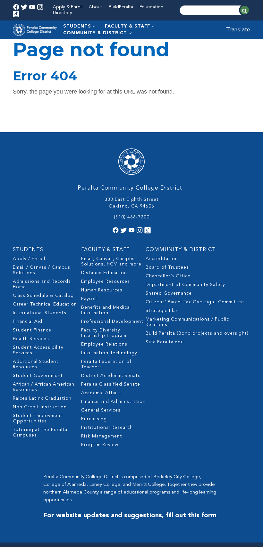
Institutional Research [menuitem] (107, 427)
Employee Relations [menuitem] (104, 344)
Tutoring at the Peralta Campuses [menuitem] (40, 432)
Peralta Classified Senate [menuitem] (110, 384)
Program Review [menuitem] (99, 445)
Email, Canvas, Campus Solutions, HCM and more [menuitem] (111, 261)
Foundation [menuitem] (151, 7)
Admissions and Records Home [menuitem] (42, 284)
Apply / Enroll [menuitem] (29, 259)
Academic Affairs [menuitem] (101, 393)
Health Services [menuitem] (31, 339)
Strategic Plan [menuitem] (162, 310)
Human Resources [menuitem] (102, 290)
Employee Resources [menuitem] (105, 281)
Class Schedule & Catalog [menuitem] (43, 295)
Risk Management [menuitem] (101, 436)
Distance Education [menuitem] (104, 273)
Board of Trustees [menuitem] (167, 267)
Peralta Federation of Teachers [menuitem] (106, 364)
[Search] (244, 10)
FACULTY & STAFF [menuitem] (127, 26)
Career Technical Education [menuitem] (45, 304)
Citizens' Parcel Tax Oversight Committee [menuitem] (195, 302)
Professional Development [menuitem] (112, 321)
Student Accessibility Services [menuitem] (38, 350)
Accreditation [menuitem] (162, 259)
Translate (238, 30)
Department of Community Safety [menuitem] (185, 284)
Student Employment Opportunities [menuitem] (38, 418)
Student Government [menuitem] (38, 375)
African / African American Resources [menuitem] (43, 387)
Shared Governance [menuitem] (169, 293)
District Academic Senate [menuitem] (111, 375)
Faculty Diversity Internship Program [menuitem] (103, 333)
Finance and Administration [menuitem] (113, 401)
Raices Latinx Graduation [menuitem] (42, 398)
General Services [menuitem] (101, 410)
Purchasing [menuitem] (94, 419)
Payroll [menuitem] (89, 299)
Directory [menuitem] (62, 13)
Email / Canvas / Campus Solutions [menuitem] (41, 270)
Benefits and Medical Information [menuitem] (106, 310)
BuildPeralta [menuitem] (121, 7)
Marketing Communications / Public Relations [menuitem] (187, 322)
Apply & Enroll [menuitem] (67, 7)
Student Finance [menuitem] (32, 330)
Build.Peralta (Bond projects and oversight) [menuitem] (197, 333)
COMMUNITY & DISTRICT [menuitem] (95, 33)
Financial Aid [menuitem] (27, 321)
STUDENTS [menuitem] (77, 26)
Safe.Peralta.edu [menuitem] (165, 342)
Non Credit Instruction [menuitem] (40, 407)
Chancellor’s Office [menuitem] (168, 276)
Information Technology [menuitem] (109, 353)
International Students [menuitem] (39, 313)
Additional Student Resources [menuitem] (35, 364)
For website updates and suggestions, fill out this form (129, 515)
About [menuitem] (95, 7)
